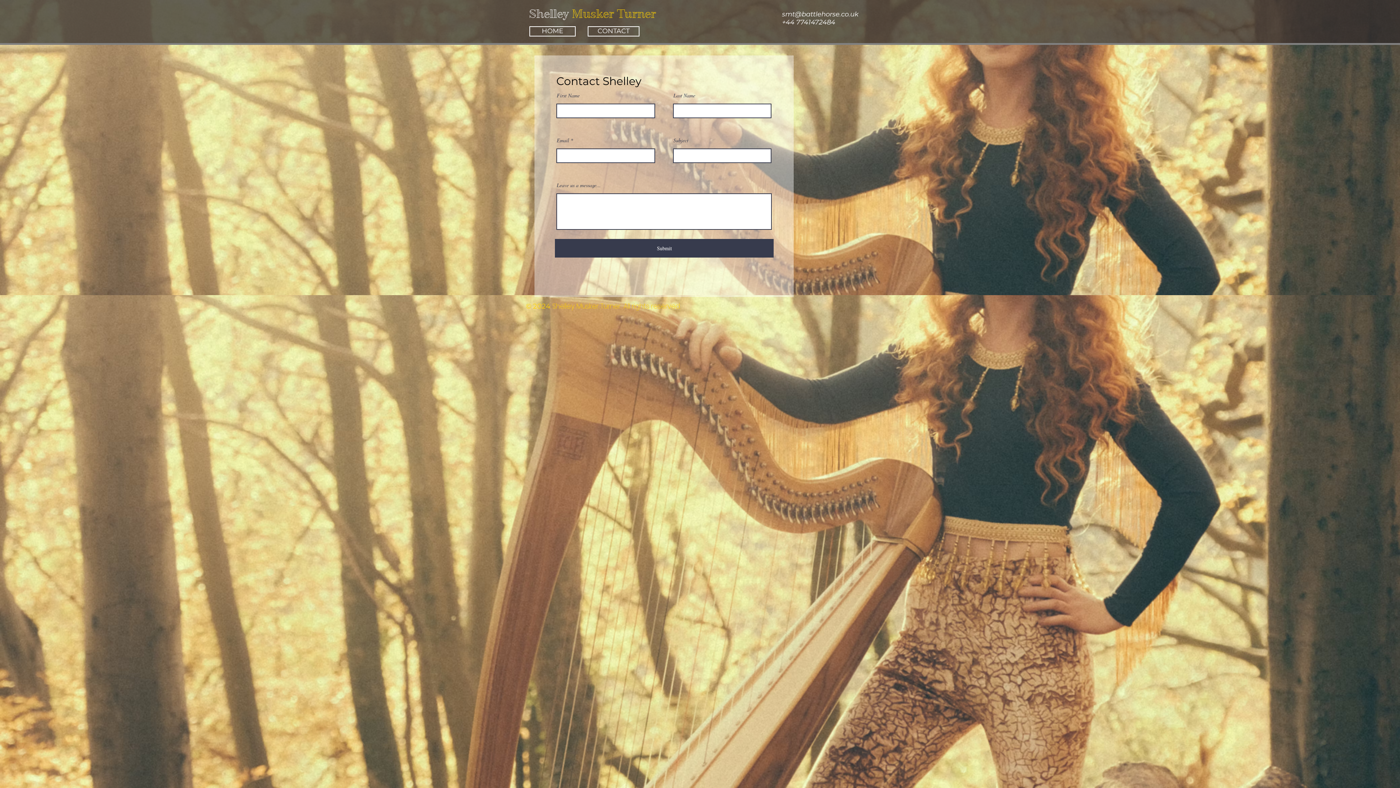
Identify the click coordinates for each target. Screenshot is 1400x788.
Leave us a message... (579, 185)
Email (563, 140)
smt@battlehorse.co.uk (820, 14)
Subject (680, 140)
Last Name (684, 95)
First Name (568, 95)
